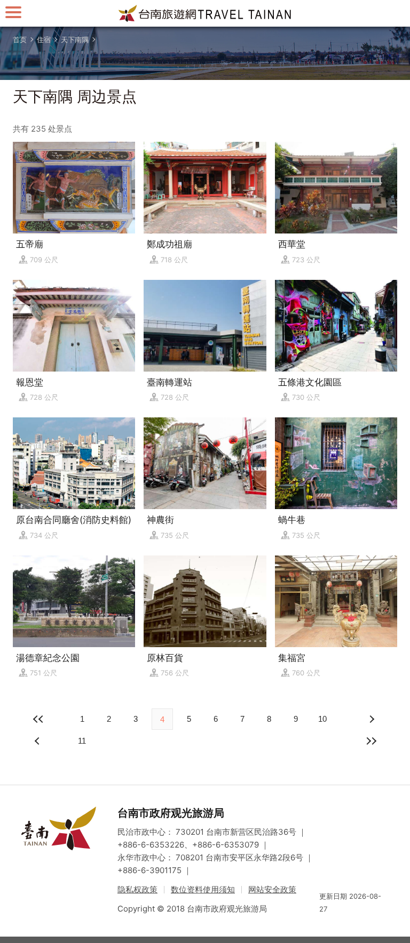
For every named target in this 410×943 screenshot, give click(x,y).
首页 (20, 39)
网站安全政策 (272, 889)
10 (322, 718)
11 (82, 740)
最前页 (38, 719)
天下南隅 (75, 39)
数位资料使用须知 (203, 889)
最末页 (371, 741)
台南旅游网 (205, 13)
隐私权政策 (137, 889)
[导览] (13, 12)
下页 (38, 741)
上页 (371, 719)
